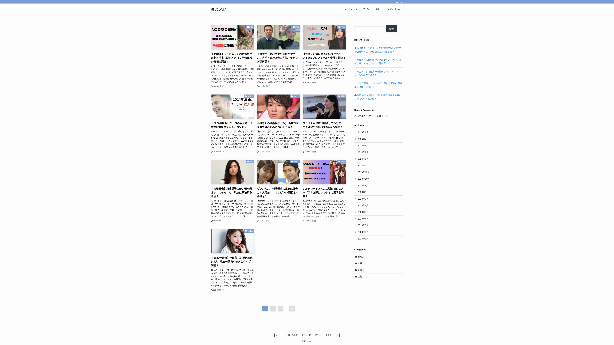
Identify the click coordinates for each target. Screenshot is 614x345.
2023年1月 (363, 238)
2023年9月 (363, 185)
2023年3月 (363, 225)
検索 (391, 28)
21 (292, 308)
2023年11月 (364, 172)
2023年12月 (364, 165)
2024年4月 (363, 139)
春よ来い (219, 9)
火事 (360, 263)
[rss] (397, 2)
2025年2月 (363, 132)
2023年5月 (363, 212)
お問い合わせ (292, 335)
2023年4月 (363, 218)
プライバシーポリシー (311, 335)
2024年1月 (363, 159)
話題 (360, 276)
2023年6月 (363, 205)
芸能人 (361, 270)
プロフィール (331, 335)
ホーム (279, 335)
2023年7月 (363, 198)
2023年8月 (363, 192)
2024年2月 (363, 152)
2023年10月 (364, 179)
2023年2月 (363, 232)
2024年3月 (363, 145)
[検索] (401, 2)
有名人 (361, 256)
